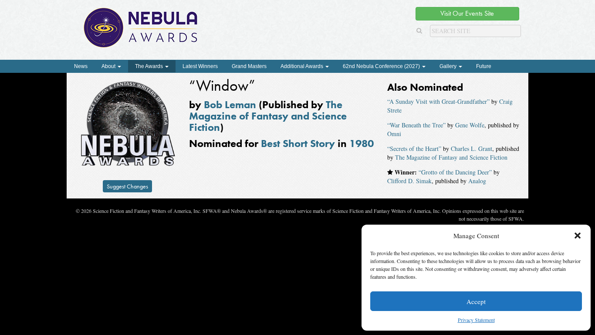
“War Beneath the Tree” (416, 125)
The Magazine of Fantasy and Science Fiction (268, 116)
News (81, 66)
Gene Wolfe (469, 125)
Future (483, 66)
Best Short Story (298, 143)
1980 (361, 143)
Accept (476, 301)
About (109, 66)
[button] (577, 235)
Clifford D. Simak (409, 181)
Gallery (448, 66)
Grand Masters (249, 66)
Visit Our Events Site (467, 13)
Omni (394, 134)
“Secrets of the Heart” (414, 148)
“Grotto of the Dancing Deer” (455, 172)
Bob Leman (230, 104)
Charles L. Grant (471, 148)
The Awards (149, 66)
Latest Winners (200, 66)
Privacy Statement (476, 319)
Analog (477, 181)
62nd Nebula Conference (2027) (382, 66)
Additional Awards (303, 66)
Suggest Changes (127, 186)
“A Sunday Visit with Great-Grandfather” (438, 101)
